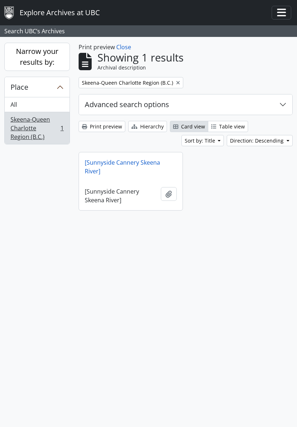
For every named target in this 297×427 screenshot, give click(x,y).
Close (123, 47)
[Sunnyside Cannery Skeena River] (122, 166)
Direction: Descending (257, 140)
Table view (231, 126)
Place (19, 87)
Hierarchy (151, 126)
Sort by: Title (201, 140)
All (14, 105)
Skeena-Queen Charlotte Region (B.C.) (37, 128)
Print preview (105, 126)
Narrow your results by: (37, 56)
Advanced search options (127, 104)
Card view (192, 126)
